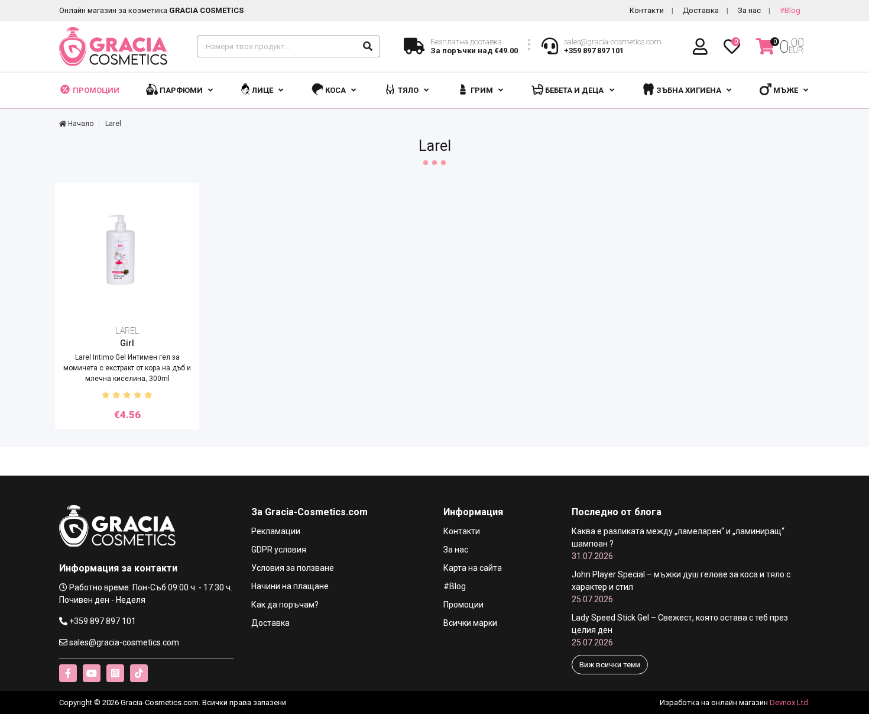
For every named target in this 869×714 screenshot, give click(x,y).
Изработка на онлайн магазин (714, 702)
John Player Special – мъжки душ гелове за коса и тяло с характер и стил (681, 587)
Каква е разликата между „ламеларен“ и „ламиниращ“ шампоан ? (678, 543)
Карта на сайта (472, 568)
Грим (482, 90)
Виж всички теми (609, 664)
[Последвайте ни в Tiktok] (139, 673)
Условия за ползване (292, 568)
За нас (749, 10)
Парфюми (181, 90)
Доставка (701, 10)
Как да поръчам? (285, 604)
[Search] (367, 46)
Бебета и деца (574, 90)
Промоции (95, 90)
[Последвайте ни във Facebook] (68, 673)
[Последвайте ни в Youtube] (91, 673)
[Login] (702, 47)
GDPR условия (278, 549)
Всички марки (470, 623)
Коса (335, 90)
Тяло (408, 90)
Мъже (785, 90)
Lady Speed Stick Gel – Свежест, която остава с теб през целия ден (680, 630)
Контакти (647, 10)
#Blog (790, 10)
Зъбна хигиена (688, 90)
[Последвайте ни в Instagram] (115, 673)
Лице (262, 90)
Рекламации (275, 531)
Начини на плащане (290, 586)
